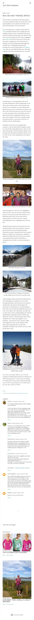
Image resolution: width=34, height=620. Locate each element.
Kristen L (10, 401)
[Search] (30, 2)
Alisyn (4, 31)
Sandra (9, 206)
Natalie (10, 492)
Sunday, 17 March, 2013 (18, 401)
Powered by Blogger (18, 614)
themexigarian (12, 474)
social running (24, 393)
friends (7, 393)
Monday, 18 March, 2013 (17, 423)
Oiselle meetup (13, 393)
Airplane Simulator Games (22, 468)
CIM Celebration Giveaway (15, 552)
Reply (9, 419)
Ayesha (5, 206)
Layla (26, 97)
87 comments (10, 604)
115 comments (10, 555)
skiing (18, 393)
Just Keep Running (10, 5)
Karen (9, 423)
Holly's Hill (8, 39)
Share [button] (4, 391)
